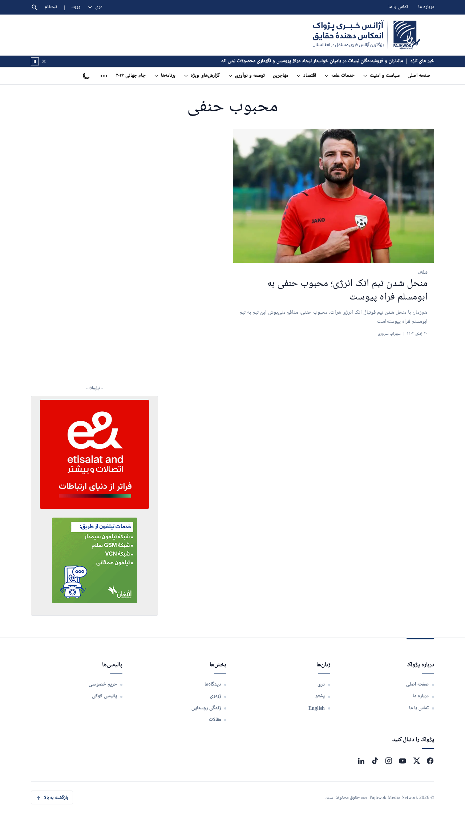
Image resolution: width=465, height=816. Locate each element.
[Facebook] (430, 761)
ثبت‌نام (51, 7)
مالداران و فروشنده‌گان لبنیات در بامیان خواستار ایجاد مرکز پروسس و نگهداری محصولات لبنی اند (312, 61)
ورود (76, 7)
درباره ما (426, 7)
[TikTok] (375, 761)
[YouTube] (403, 761)
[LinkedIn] (361, 761)
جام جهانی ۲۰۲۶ (131, 76)
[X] (416, 761)
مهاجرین (280, 76)
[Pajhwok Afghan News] (366, 34)
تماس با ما (398, 7)
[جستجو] (34, 7)
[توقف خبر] (35, 61)
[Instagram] (389, 761)
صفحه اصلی (419, 76)
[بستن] (44, 61)
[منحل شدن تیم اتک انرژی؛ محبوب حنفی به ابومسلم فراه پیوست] (333, 196)
